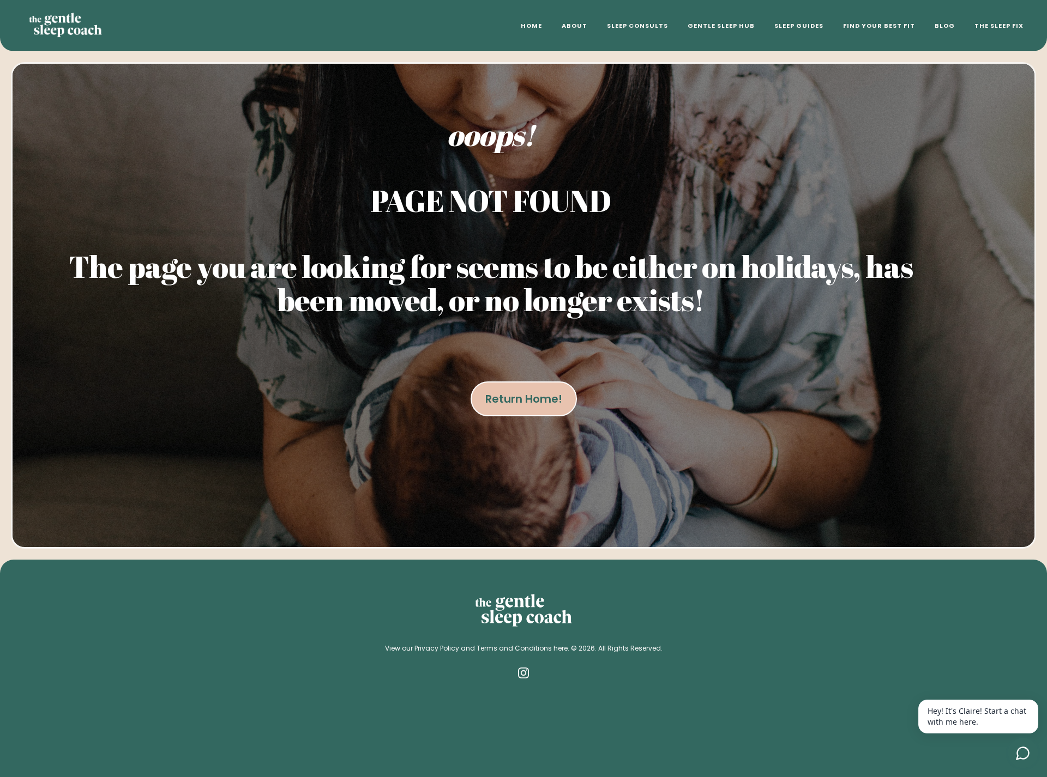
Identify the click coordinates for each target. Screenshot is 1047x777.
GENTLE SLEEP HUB (721, 25)
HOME (531, 25)
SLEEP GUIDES (798, 25)
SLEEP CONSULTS (637, 25)
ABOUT (574, 25)
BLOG (945, 25)
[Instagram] (523, 673)
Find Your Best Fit (879, 25)
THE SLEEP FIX (999, 25)
